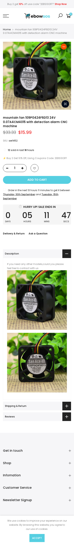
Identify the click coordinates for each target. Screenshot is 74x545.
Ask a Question (38, 233)
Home (7, 29)
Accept (37, 538)
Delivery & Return (14, 233)
